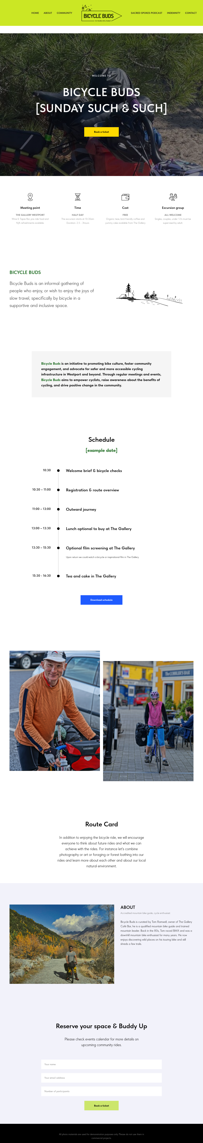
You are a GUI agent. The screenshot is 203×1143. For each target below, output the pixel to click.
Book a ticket (101, 1105)
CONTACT (191, 12)
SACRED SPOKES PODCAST (146, 12)
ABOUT (48, 12)
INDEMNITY (173, 12)
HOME (35, 12)
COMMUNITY (64, 12)
